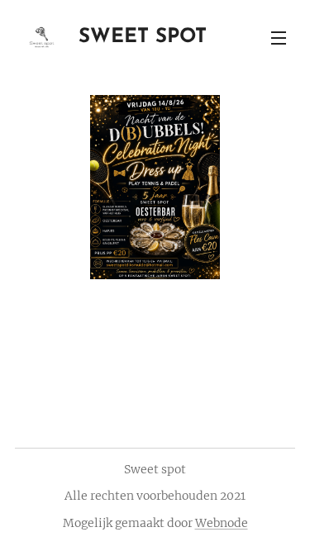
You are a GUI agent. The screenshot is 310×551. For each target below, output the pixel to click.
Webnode (221, 522)
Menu (278, 37)
